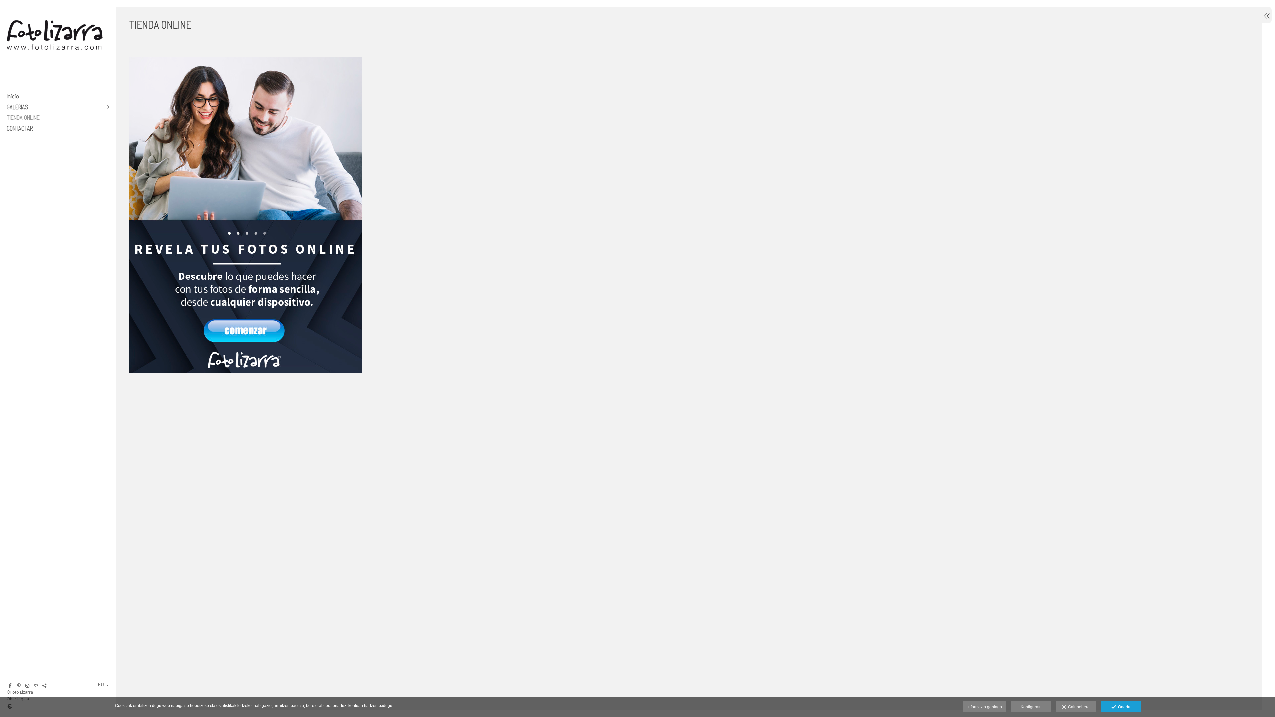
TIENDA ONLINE (23, 117)
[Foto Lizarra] (55, 62)
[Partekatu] (44, 685)
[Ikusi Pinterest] (18, 685)
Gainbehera (1078, 707)
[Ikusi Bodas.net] (36, 685)
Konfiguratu (1031, 707)
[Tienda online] (688, 218)
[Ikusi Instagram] (27, 685)
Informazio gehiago (984, 707)
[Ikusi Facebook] (10, 685)
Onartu (1123, 707)
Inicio (13, 96)
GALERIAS (17, 107)
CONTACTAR (20, 128)
